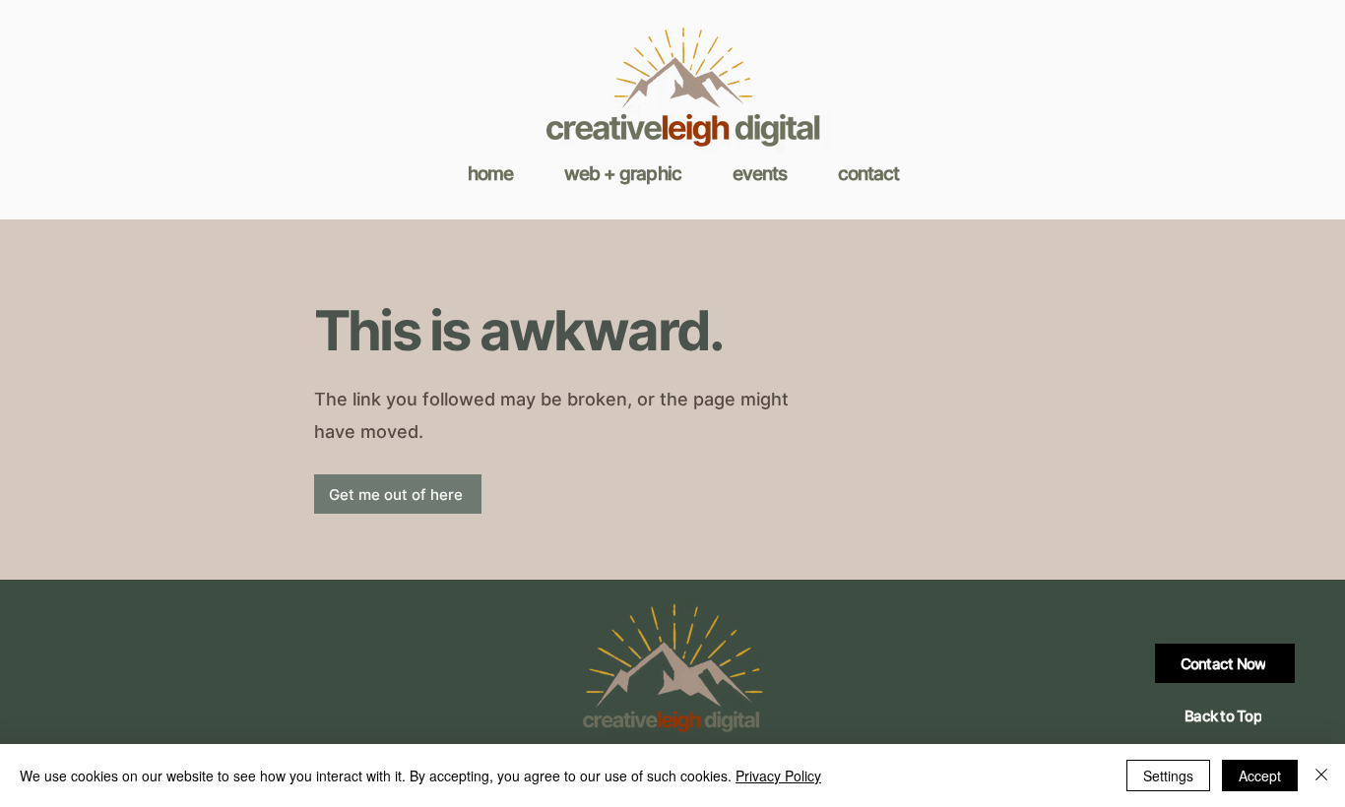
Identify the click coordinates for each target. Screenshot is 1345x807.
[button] (623, 174)
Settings (1168, 775)
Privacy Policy (778, 775)
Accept (1260, 775)
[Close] (1321, 775)
